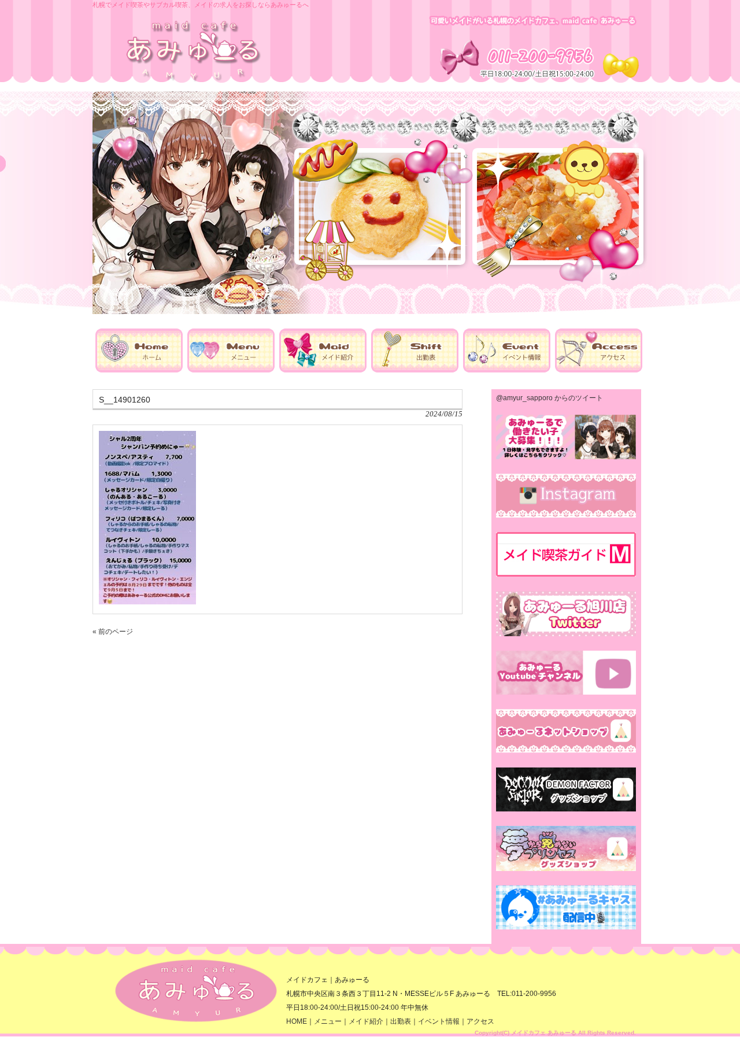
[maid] (323, 370)
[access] (598, 370)
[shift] (414, 370)
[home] (139, 370)
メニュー (328, 1021)
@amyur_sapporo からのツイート (549, 398)
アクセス (480, 1021)
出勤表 (400, 1021)
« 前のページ (112, 632)
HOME (296, 1021)
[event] (506, 370)
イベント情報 (439, 1021)
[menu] (231, 370)
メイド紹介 (366, 1021)
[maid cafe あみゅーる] (194, 80)
